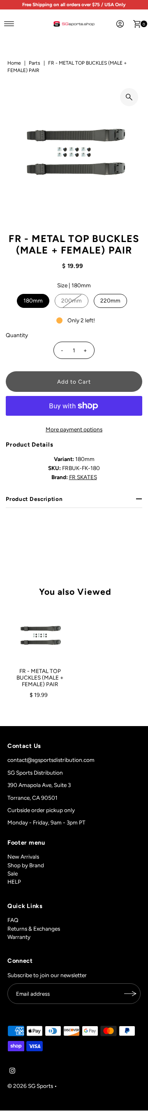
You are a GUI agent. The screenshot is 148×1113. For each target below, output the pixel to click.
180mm (33, 300)
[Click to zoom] (129, 97)
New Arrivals (23, 856)
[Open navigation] (9, 24)
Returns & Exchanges (33, 928)
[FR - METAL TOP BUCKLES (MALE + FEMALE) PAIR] (40, 636)
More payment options (74, 429)
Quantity (17, 335)
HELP (14, 881)
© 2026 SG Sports (30, 1086)
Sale (12, 873)
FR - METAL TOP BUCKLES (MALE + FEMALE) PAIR (39, 678)
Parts (34, 63)
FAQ (12, 920)
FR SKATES (83, 477)
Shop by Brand (25, 865)
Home (14, 63)
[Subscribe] (130, 993)
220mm (110, 300)
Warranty (18, 937)
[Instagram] (12, 1071)
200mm (71, 300)
